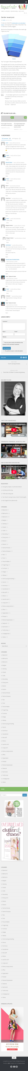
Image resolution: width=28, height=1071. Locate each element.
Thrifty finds (5, 630)
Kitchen (4, 596)
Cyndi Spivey (8, 245)
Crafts (3, 530)
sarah (7, 142)
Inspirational (14, 11)
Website (4, 337)
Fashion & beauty (6, 551)
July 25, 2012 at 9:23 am (15, 185)
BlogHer (4, 520)
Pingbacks (17, 138)
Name (4, 331)
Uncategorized (5, 633)
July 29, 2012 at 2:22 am (17, 296)
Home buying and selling (8, 578)
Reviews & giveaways (7, 620)
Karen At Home (9, 162)
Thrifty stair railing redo (7, 493)
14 (12, 117)
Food (3, 558)
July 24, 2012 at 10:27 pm (15, 142)
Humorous (4, 585)
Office (3, 609)
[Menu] (26, 2)
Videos (4, 637)
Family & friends (5, 11)
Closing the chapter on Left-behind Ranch (12, 486)
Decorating (5, 534)
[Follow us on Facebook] (21, 357)
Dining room (5, 537)
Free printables (5, 561)
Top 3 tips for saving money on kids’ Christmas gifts (14, 497)
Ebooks (4, 541)
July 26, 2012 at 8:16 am (16, 218)
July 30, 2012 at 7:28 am (16, 289)
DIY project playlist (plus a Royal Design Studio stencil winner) (19, 125)
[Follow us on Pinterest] (26, 357)
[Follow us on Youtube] (23, 357)
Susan (3, 20)
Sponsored (5, 626)
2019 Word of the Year (7, 490)
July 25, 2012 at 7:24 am (16, 178)
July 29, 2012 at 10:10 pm (12, 304)
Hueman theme (21, 1063)
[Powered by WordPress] (8, 1063)
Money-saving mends (7, 606)
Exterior (4, 544)
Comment (5, 321)
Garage (4, 571)
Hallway (4, 575)
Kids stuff (21, 11)
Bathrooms (5, 513)
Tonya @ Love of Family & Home (12, 259)
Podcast (4, 616)
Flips (3, 554)
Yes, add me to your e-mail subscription (14, 351)
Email (16, 331)
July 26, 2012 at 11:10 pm (12, 261)
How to (4, 582)
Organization (5, 613)
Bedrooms (4, 517)
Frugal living (5, 565)
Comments (7, 138)
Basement (4, 510)
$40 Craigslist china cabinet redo (9, 500)
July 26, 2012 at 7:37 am (17, 198)
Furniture (4, 568)
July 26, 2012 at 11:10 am (19, 225)
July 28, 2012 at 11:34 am (12, 278)
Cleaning (4, 523)
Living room (5, 602)
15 (26, 13)
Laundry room (5, 599)
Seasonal (4, 623)
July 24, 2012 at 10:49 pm (19, 162)
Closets (4, 527)
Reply (7, 152)
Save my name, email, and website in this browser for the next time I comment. (13, 343)
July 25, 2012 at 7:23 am (16, 155)
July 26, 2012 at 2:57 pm (17, 245)
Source (14, 58)
